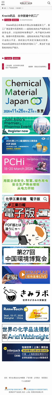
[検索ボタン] (49, 3)
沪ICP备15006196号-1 (15, 389)
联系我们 (45, 378)
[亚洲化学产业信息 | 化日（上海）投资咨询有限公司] (26, 3)
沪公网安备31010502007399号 (37, 389)
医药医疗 (15, 20)
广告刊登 (29, 378)
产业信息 (7, 20)
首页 (5, 378)
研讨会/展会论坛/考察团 (17, 378)
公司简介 (37, 378)
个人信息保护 (26, 381)
